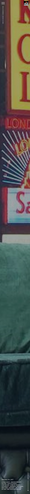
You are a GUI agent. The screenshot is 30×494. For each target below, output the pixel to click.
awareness (13, 486)
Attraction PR (6, 482)
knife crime (5, 487)
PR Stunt (4, 483)
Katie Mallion (17, 489)
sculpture (18, 487)
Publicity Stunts (12, 483)
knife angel (20, 486)
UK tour (4, 489)
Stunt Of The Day (15, 485)
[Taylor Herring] (26, 3)
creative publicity (16, 482)
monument (12, 487)
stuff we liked (5, 485)
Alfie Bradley (5, 486)
